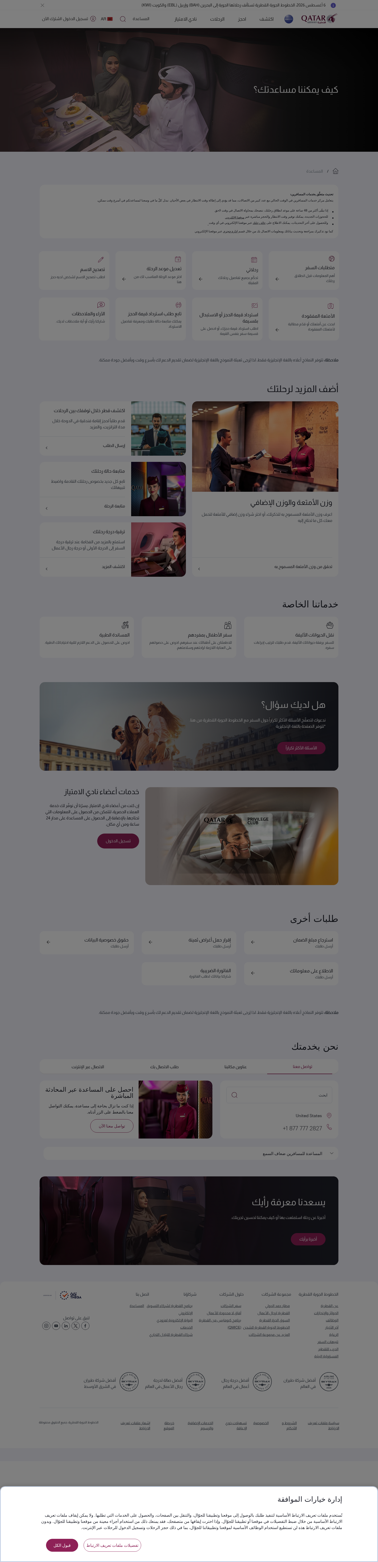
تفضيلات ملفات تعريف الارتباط (112, 1545)
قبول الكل (62, 1545)
